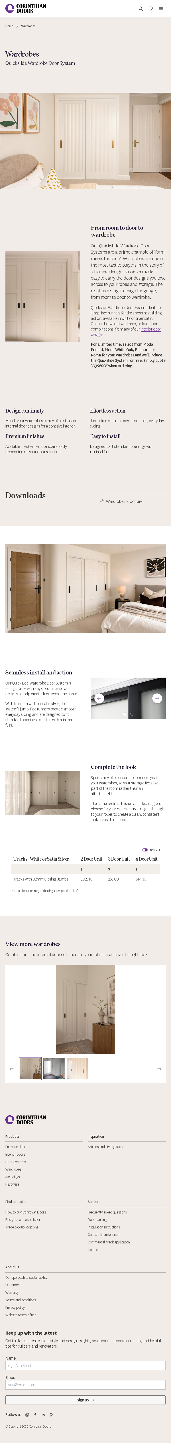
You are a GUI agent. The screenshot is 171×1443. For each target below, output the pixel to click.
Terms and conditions (20, 1300)
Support (94, 1201)
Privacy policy (15, 1307)
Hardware (12, 1184)
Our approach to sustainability (26, 1277)
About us (12, 1267)
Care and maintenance (103, 1234)
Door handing (97, 1219)
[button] (99, 698)
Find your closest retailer (22, 1219)
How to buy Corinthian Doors (25, 1212)
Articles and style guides (105, 1146)
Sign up (83, 1400)
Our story (12, 1285)
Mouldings (12, 1177)
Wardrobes (13, 1169)
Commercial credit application (109, 1242)
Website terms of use (20, 1315)
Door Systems (15, 1162)
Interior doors (15, 1154)
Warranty (11, 1292)
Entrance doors (16, 1146)
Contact (93, 1249)
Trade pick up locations (21, 1227)
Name (10, 1358)
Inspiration (96, 1136)
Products (12, 1136)
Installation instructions (104, 1227)
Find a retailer (16, 1201)
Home (9, 26)
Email (10, 1377)
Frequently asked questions (107, 1212)
